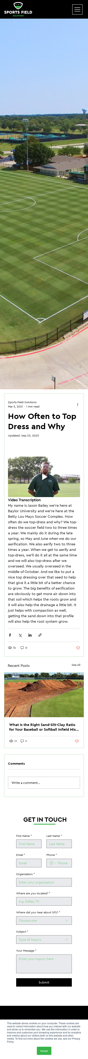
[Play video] (44, 477)
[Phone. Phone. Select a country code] (53, 863)
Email (20, 855)
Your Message (26, 950)
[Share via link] (40, 635)
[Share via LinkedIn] (30, 635)
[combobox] (44, 920)
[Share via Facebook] (10, 635)
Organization (25, 874)
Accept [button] (44, 1050)
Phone (51, 855)
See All (76, 665)
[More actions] (77, 404)
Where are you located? (33, 893)
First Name (24, 836)
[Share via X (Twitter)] (20, 635)
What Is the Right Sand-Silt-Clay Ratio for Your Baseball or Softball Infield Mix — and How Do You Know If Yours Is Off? (43, 727)
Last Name (54, 836)
